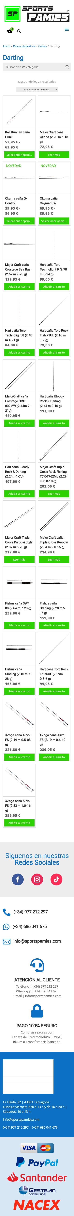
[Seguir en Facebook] (18, 879)
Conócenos (11, 1062)
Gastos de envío (15, 1068)
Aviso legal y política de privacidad (28, 1085)
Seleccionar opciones (20, 155)
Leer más (54, 155)
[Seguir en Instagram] (37, 879)
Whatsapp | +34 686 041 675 (37, 991)
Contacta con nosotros (20, 1073)
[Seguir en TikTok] (56, 879)
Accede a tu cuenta (17, 1091)
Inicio (6, 46)
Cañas (42, 46)
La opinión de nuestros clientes (26, 1079)
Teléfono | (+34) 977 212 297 (37, 986)
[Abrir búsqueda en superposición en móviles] (19, 31)
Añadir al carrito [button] (19, 286)
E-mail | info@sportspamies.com (37, 996)
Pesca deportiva (24, 46)
